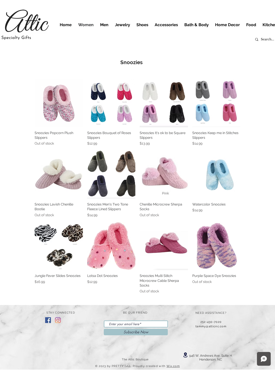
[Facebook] (48, 320)
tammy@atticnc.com (211, 326)
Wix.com (173, 366)
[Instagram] (58, 320)
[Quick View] (59, 103)
